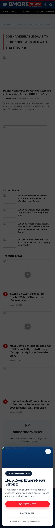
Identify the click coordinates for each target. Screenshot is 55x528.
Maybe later (27, 513)
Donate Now (27, 504)
